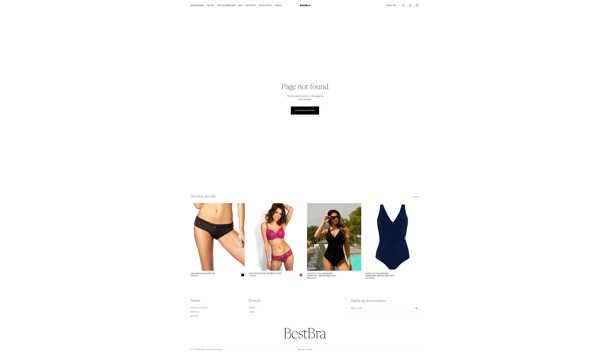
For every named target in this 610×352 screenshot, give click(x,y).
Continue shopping (305, 110)
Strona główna (199, 307)
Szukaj (252, 307)
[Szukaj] (403, 5)
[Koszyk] (417, 5)
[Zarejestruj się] (416, 308)
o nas (252, 312)
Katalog (195, 312)
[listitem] (278, 5)
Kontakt (195, 316)
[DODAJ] (298, 266)
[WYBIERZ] (240, 266)
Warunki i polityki (305, 349)
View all (416, 197)
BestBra (201, 349)
